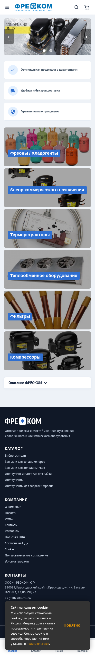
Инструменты (14, 480)
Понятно (72, 625)
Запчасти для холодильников (25, 468)
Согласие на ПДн (16, 543)
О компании (13, 507)
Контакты (11, 525)
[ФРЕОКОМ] (33, 7)
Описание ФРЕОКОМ (25, 382)
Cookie (9, 549)
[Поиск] (76, 7)
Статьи (9, 519)
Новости (10, 513)
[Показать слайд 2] (51, 50)
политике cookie (38, 644)
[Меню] (7, 7)
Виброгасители (15, 455)
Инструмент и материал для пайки (28, 474)
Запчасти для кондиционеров (25, 462)
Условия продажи (17, 561)
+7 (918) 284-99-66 (18, 598)
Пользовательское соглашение (26, 555)
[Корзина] (87, 7)
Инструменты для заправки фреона (29, 486)
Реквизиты (12, 531)
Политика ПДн (15, 537)
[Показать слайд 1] (44, 50)
